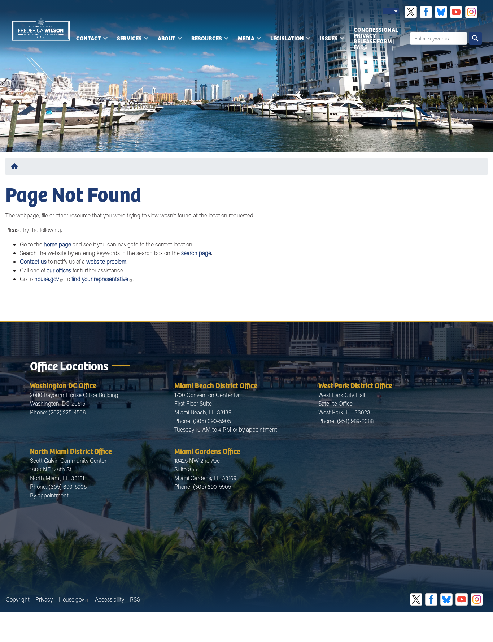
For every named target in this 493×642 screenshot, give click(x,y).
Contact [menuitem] (86, 40)
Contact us (33, 261)
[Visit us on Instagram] (471, 12)
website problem (106, 261)
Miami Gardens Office (207, 450)
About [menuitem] (164, 40)
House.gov (71, 599)
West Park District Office (355, 385)
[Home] (16, 166)
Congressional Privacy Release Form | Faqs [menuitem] (376, 38)
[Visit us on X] (411, 12)
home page (57, 244)
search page (196, 253)
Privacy (44, 599)
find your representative (99, 279)
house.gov (46, 279)
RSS (135, 599)
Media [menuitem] (244, 40)
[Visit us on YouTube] (456, 12)
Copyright (18, 599)
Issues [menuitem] (326, 40)
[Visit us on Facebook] (426, 12)
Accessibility (109, 599)
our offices (59, 270)
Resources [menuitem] (204, 40)
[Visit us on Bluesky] (441, 12)
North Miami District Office (71, 450)
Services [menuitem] (127, 40)
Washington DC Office (63, 385)
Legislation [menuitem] (285, 40)
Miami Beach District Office (215, 385)
